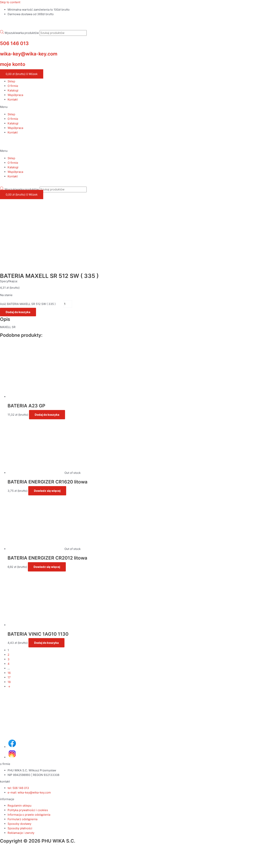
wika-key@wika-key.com (28, 54)
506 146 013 (14, 43)
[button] (129, 107)
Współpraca (15, 95)
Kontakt (13, 99)
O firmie (13, 86)
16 (9, 673)
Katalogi (13, 90)
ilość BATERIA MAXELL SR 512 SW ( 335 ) (28, 304)
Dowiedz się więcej (47, 491)
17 (9, 677)
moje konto (12, 64)
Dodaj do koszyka (18, 312)
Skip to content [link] (10, 2)
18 (9, 682)
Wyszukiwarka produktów (22, 33)
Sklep (11, 81)
